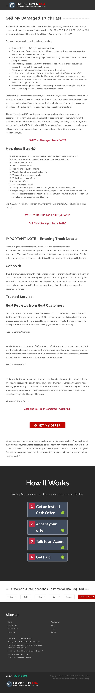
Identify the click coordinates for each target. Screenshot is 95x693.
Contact (54, 632)
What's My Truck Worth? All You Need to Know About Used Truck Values (25, 646)
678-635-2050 (20, 676)
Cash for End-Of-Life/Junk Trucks (20, 638)
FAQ (52, 625)
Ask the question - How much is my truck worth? (25, 651)
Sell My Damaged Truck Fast (18, 654)
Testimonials (55, 622)
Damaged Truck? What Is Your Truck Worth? (24, 642)
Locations (11, 632)
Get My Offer (49, 425)
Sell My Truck (12, 625)
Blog (52, 629)
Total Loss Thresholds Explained (19, 658)
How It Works (13, 629)
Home (10, 622)
